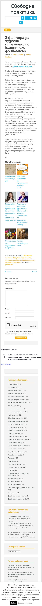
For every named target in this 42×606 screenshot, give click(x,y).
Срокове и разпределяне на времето (21, 488)
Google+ (35, 18)
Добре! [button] (13, 603)
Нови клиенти (13, 415)
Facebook (27, 18)
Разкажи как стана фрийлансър (20, 516)
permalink (9, 264)
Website (8, 318)
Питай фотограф (14, 455)
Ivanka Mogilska (13, 565)
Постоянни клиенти (15, 464)
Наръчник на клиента (15, 409)
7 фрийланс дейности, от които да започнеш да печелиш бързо (21, 567)
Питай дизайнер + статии (18, 439)
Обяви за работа (15, 523)
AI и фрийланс (13, 384)
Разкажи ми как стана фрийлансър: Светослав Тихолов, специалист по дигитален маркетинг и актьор (22, 214)
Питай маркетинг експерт (18, 446)
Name (7, 309)
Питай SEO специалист (16, 430)
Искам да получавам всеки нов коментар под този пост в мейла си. (19, 333)
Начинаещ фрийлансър (16, 412)
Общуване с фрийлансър (22, 258)
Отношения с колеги (13, 260)
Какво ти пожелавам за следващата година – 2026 (22, 182)
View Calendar (6, 364)
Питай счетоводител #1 (22, 243)
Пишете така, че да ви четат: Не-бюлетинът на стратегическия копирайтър (24, 358)
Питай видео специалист (17, 436)
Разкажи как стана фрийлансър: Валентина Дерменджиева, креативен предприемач (10, 212)
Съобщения (12, 493)
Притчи (11, 470)
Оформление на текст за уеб (10, 178)
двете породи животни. (23, 66)
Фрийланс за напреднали (17, 496)
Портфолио (12, 461)
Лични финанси (13, 406)
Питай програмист (15, 449)
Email (7, 313)
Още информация (25, 603)
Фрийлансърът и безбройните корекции (10, 244)
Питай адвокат (14, 433)
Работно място (14, 481)
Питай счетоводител (16, 452)
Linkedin (21, 22)
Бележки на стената (15, 390)
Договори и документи (16, 396)
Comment (9, 288)
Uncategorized (13, 387)
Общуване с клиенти (15, 418)
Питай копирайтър (15, 443)
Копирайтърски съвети (16, 399)
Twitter (31, 18)
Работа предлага (14, 478)
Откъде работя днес (15, 424)
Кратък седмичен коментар (18, 403)
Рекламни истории (14, 485)
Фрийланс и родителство (17, 499)
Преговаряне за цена (15, 467)
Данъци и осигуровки (15, 393)
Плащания (11, 458)
